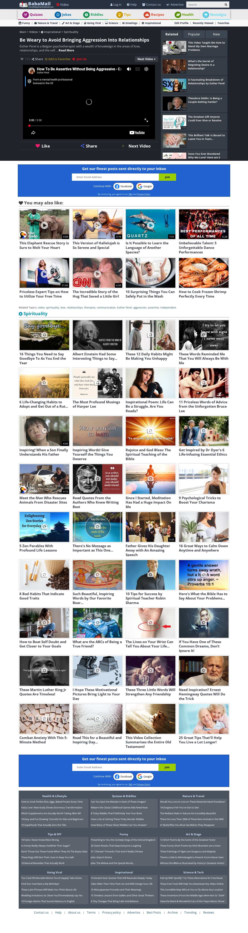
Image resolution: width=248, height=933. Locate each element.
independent (168, 307)
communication (106, 307)
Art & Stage (72, 23)
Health (188, 14)
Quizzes (36, 14)
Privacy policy (111, 912)
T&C (130, 194)
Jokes (66, 14)
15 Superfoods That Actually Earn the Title (43, 825)
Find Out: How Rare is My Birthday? (40, 883)
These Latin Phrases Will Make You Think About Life (48, 889)
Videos (33, 32)
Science (113, 23)
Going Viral (94, 23)
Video (64, 4)
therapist (89, 307)
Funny (26, 23)
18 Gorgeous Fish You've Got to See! (179, 807)
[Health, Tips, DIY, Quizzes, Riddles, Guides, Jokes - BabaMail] (36, 4)
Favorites (223, 23)
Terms (91, 912)
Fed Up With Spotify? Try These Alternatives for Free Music (191, 878)
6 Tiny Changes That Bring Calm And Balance (114, 901)
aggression (140, 307)
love (62, 307)
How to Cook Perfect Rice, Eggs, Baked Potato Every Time (52, 801)
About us (74, 912)
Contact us (153, 5)
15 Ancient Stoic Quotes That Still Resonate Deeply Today (121, 878)
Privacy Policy (143, 194)
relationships (75, 307)
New (216, 34)
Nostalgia (218, 14)
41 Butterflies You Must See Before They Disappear (187, 825)
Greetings (131, 23)
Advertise (177, 5)
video (41, 307)
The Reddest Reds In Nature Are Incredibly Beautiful (188, 813)
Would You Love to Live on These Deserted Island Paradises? (192, 801)
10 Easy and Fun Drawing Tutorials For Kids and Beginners (52, 819)
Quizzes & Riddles (124, 796)
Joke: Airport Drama (101, 857)
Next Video (145, 59)
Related (171, 34)
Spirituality (71, 32)
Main (23, 32)
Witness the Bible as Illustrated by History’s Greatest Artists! (192, 863)
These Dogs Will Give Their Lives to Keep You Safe (47, 857)
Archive (173, 912)
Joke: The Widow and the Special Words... (113, 863)
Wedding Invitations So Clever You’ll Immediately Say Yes (51, 895)
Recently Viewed (203, 23)
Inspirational (153, 23)
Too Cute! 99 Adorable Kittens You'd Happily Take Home (51, 878)
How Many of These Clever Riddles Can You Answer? (119, 825)
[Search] (226, 4)
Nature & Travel (48, 23)
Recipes (157, 14)
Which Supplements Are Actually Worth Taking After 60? (51, 813)
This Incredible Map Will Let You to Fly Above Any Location (191, 889)
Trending (190, 912)
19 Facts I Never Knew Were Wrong (40, 839)
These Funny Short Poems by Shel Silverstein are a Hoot (190, 845)
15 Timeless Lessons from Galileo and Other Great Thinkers (122, 895)
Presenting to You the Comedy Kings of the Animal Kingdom (123, 839)
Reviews (208, 912)
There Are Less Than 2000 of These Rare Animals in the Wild (191, 819)
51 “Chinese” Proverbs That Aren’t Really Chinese (117, 851)
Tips (127, 14)
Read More (66, 50)
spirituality (52, 307)
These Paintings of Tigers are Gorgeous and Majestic (188, 851)
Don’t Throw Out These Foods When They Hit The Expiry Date (54, 851)
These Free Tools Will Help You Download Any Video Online (191, 883)
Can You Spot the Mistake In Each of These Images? (118, 801)
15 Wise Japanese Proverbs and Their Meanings (116, 889)
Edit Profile (181, 23)
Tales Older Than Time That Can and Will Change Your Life (122, 883)
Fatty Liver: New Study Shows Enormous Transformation (51, 807)
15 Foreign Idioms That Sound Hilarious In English (48, 901)
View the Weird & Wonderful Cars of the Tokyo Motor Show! (192, 901)
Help (133, 5)
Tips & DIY (54, 834)
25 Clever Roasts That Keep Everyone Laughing (116, 845)
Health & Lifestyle (54, 796)
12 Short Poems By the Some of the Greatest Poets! (187, 839)
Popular (194, 34)
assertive (153, 307)
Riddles (97, 14)
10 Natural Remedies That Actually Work (42, 863)
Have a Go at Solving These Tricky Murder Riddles (117, 819)
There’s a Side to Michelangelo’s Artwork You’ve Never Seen (192, 857)
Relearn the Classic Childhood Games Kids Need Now (119, 807)
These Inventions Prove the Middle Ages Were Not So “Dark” (192, 895)
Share (39, 59)
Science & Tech (193, 872)
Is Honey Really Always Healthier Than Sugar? (45, 845)
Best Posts (154, 912)
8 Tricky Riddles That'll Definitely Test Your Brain (116, 813)
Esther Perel (124, 307)
